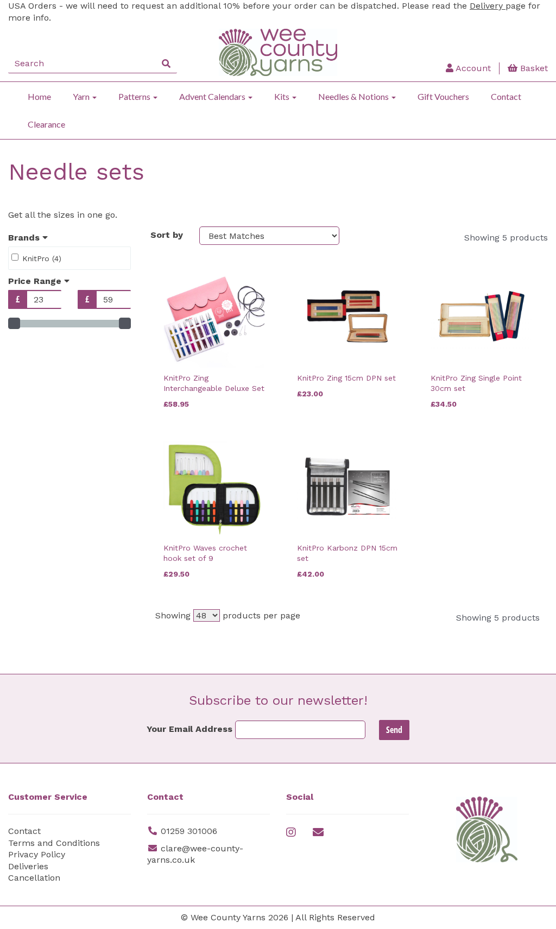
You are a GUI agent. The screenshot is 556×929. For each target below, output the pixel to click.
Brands (25, 237)
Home (39, 96)
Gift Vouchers (443, 96)
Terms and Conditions (54, 843)
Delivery (488, 6)
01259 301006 (189, 831)
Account (472, 68)
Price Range (36, 281)
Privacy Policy (36, 854)
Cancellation (34, 878)
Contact (506, 96)
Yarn (82, 96)
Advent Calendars (213, 96)
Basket (532, 68)
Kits (282, 96)
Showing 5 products (506, 237)
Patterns (135, 96)
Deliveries (28, 866)
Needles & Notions (354, 96)
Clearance (46, 124)
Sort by (166, 235)
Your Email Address (189, 729)
